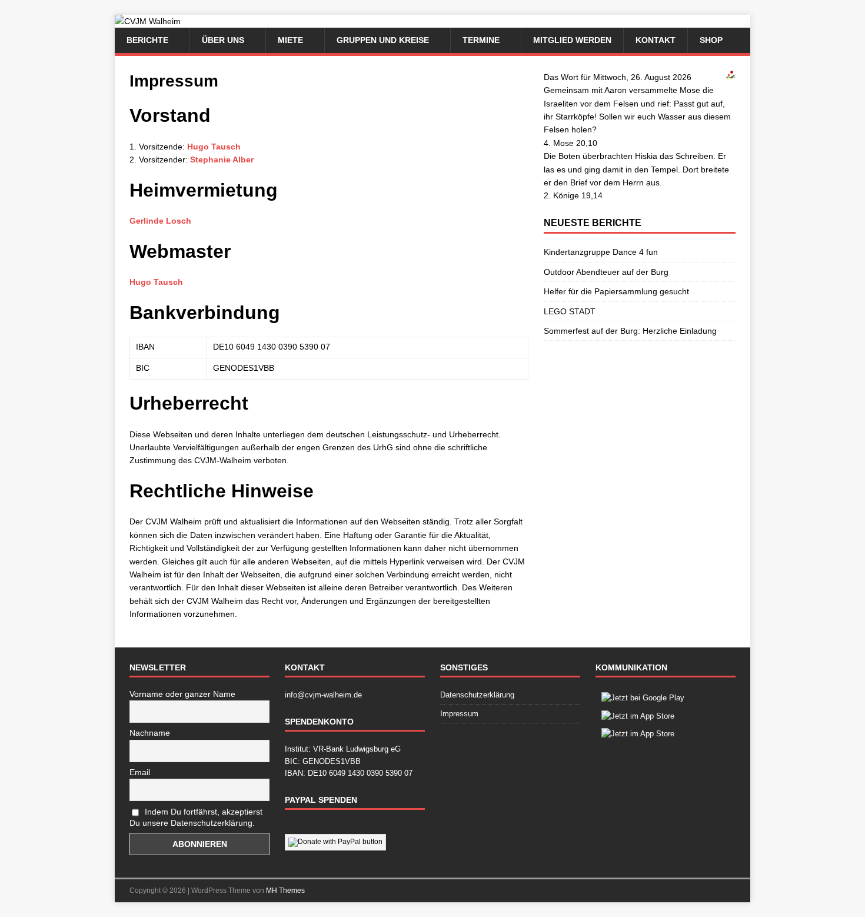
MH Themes (285, 890)
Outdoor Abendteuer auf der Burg (606, 272)
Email (139, 772)
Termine (481, 40)
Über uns (223, 40)
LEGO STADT (569, 311)
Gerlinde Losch (160, 220)
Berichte (147, 40)
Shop (711, 40)
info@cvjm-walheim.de (323, 694)
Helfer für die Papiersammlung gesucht (616, 291)
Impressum (459, 713)
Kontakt (656, 40)
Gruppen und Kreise (383, 40)
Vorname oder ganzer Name (182, 694)
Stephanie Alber (222, 159)
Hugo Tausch (214, 146)
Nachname (149, 732)
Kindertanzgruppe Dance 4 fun (601, 252)
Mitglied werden (572, 40)
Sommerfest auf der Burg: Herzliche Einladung (630, 330)
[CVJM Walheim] (148, 21)
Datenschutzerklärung (477, 694)
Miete (290, 40)
